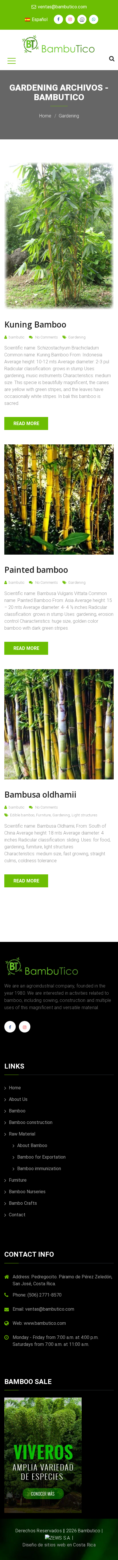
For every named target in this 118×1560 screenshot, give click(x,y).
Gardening (69, 116)
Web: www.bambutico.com (39, 1323)
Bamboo (16, 1111)
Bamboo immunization (38, 1168)
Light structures (84, 815)
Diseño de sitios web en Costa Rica (59, 1545)
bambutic (16, 337)
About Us (17, 1099)
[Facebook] (10, 1029)
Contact (16, 1214)
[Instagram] (24, 1029)
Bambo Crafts (22, 1203)
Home (45, 116)
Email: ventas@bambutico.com (43, 1309)
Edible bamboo (22, 815)
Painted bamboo (36, 570)
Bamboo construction (30, 1122)
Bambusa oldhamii (40, 794)
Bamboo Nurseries (27, 1191)
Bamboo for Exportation (41, 1157)
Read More (26, 423)
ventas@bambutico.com (62, 7)
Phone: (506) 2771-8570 (37, 1295)
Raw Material (21, 1134)
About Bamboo (31, 1145)
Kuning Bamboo (35, 324)
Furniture (43, 815)
